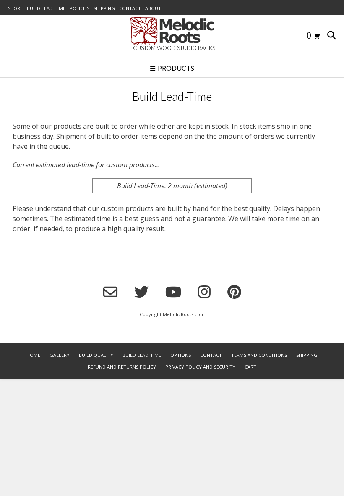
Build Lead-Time (46, 8)
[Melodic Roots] (172, 31)
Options (180, 355)
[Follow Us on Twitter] (141, 292)
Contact (130, 8)
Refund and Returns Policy (122, 367)
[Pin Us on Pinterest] (234, 292)
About (153, 8)
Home (33, 355)
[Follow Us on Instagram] (204, 292)
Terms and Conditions (259, 355)
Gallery (60, 355)
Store (15, 8)
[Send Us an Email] (110, 292)
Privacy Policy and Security (200, 367)
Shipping (104, 8)
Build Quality (96, 355)
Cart (250, 367)
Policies (79, 8)
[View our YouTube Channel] (173, 292)
